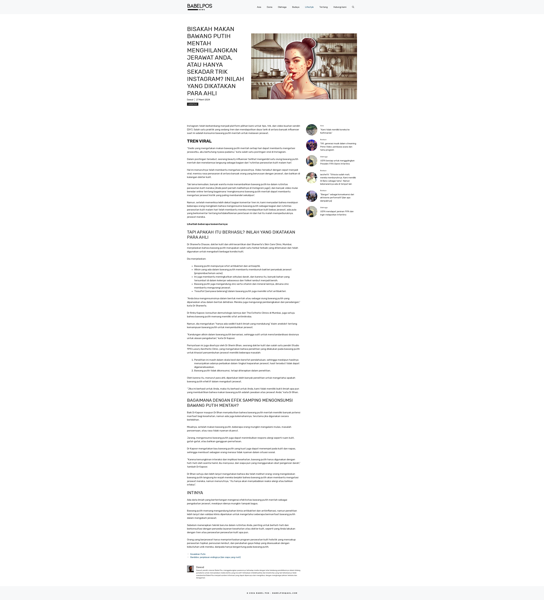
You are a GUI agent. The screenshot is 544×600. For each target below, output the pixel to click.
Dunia (269, 7)
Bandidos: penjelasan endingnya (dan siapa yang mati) (215, 557)
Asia (259, 7)
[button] (353, 7)
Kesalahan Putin (198, 554)
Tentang (323, 7)
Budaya (295, 7)
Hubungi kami (339, 7)
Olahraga (282, 7)
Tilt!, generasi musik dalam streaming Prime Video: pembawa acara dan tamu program (338, 146)
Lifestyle (309, 7)
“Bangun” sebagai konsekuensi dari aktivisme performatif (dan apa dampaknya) (337, 197)
